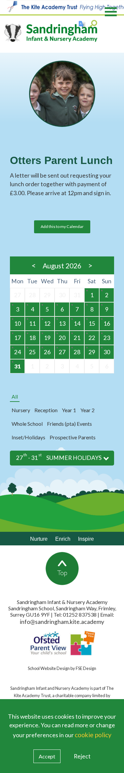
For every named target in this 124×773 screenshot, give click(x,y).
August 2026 (62, 265)
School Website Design (49, 668)
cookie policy (93, 735)
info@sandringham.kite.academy (62, 621)
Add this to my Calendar (62, 226)
